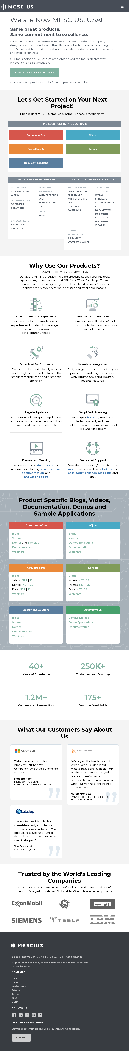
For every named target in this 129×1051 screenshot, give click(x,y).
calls (71, 473)
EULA (14, 998)
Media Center (19, 986)
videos (92, 473)
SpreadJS (17, 228)
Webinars (18, 551)
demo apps (45, 465)
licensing (92, 417)
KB (109, 473)
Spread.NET (18, 224)
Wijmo (93, 135)
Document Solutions (36, 163)
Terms (15, 994)
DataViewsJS (103, 210)
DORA (15, 1002)
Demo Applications (81, 542)
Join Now (21, 1037)
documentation (33, 473)
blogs (102, 473)
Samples (33, 542)
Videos (16, 538)
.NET (24, 580)
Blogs (16, 533)
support (73, 469)
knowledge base (36, 476)
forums (81, 473)
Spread (93, 149)
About (15, 978)
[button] (26, 920)
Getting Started (79, 617)
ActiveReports (36, 149)
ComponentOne (36, 135)
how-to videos (50, 469)
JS (31, 580)
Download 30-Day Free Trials (34, 72)
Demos (17, 542)
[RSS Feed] (40, 1014)
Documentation (22, 547)
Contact (16, 982)
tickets (107, 469)
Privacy (16, 990)
